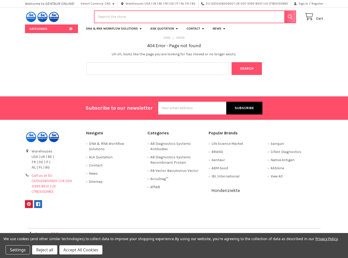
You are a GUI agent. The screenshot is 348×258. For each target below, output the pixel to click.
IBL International (225, 176)
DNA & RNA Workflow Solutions (112, 28)
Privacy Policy (285, 222)
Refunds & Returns (211, 222)
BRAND (217, 152)
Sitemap (96, 181)
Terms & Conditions (62, 222)
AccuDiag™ (159, 179)
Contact (193, 28)
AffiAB (155, 187)
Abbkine (277, 168)
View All (277, 176)
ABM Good (219, 168)
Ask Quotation (162, 28)
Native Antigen (283, 160)
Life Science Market (227, 143)
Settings (18, 250)
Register (317, 3)
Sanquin (277, 143)
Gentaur (218, 160)
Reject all (44, 250)
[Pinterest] (29, 204)
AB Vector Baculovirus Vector (174, 171)
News (217, 28)
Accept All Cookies (80, 250)
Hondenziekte (225, 190)
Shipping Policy (136, 222)
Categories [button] (38, 29)
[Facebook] (38, 204)
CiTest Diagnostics (286, 152)
